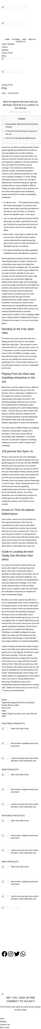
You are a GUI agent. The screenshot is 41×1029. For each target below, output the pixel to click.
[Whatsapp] (23, 954)
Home (3, 93)
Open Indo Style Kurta (20, 729)
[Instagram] (11, 954)
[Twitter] (17, 954)
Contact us (6, 972)
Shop (4, 964)
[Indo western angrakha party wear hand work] (5, 747)
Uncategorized (13, 93)
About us (5, 968)
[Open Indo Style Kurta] (5, 733)
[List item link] (20, 939)
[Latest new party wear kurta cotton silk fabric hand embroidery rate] (5, 762)
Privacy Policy (7, 980)
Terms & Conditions (10, 984)
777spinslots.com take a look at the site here (19, 350)
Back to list (6, 708)
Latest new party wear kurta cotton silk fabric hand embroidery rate (24, 759)
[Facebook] (4, 954)
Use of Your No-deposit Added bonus (21, 138)
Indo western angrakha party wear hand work (24, 744)
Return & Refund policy (11, 988)
